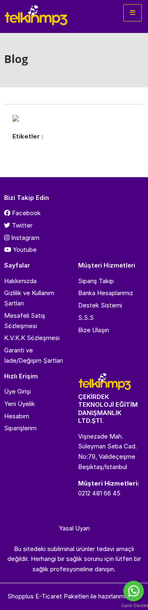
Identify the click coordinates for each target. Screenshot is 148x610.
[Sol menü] (132, 12)
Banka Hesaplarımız (105, 293)
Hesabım (16, 416)
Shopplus (20, 596)
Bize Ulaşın (93, 330)
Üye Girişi (17, 391)
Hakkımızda (20, 281)
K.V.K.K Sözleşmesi (32, 338)
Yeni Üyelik (19, 404)
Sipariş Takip (96, 281)
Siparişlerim (20, 428)
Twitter (21, 225)
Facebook (25, 213)
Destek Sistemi (100, 305)
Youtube (24, 249)
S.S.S (86, 317)
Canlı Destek (133, 605)
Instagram (24, 238)
